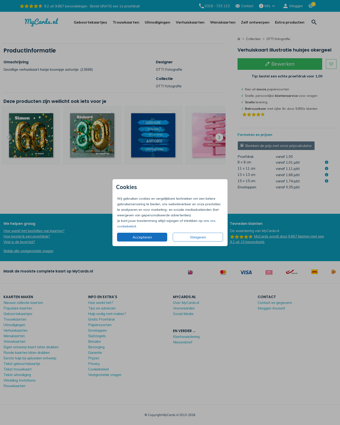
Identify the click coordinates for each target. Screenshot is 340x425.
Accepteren (142, 237)
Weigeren (198, 237)
